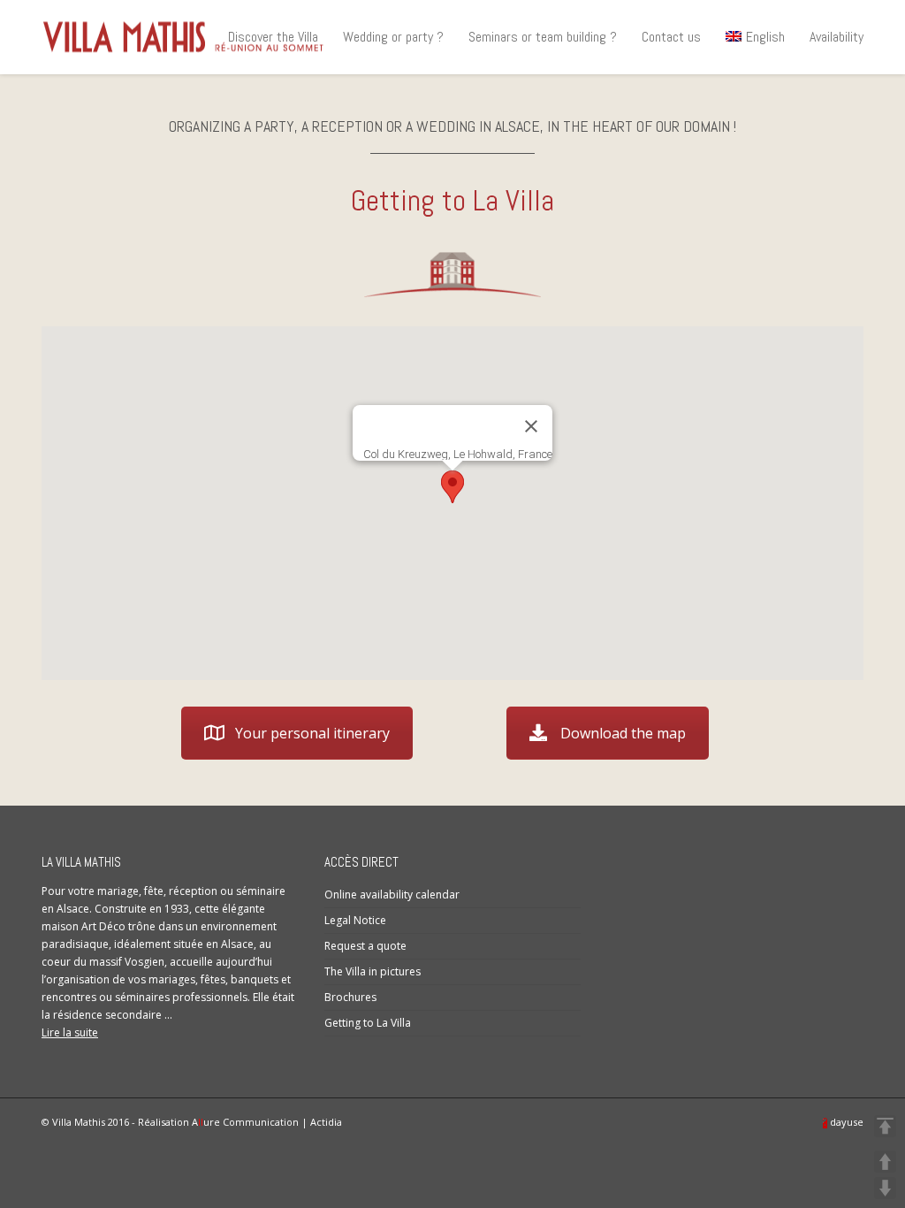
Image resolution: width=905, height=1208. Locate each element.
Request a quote (365, 945)
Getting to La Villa (367, 1022)
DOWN (885, 1188)
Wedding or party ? (393, 36)
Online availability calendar (392, 894)
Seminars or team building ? (542, 36)
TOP (885, 1126)
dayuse (845, 1121)
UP (885, 1162)
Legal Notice (355, 920)
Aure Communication (245, 1121)
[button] (452, 486)
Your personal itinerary (312, 733)
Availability (836, 36)
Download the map (623, 733)
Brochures (350, 997)
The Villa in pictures (375, 971)
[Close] (531, 426)
